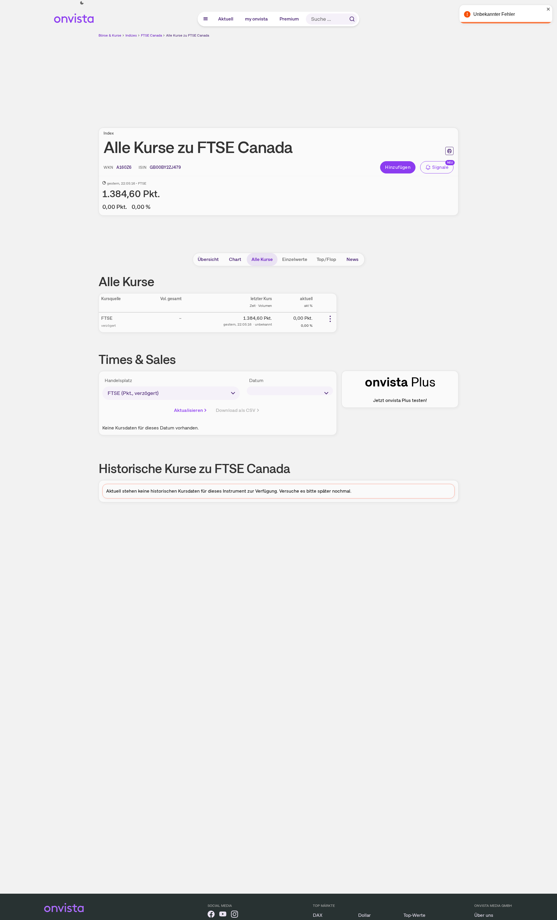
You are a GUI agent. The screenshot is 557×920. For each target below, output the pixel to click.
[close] (548, 9)
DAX (318, 915)
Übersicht (208, 259)
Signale (440, 167)
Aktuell (226, 19)
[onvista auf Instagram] (234, 915)
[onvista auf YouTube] (222, 915)
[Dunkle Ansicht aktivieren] (82, 3)
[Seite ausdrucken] (449, 151)
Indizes (131, 35)
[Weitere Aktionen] (330, 319)
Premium (289, 19)
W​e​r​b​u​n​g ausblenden (329, 79)
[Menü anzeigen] (205, 19)
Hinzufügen (398, 167)
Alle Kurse (262, 259)
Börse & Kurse (110, 35)
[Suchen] (352, 19)
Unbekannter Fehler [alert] (494, 14)
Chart (235, 259)
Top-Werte (414, 915)
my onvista (256, 19)
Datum (256, 380)
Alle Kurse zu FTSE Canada (187, 35)
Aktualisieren (188, 410)
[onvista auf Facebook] (211, 915)
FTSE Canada (151, 35)
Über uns (483, 915)
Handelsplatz (118, 380)
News (352, 259)
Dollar (364, 915)
